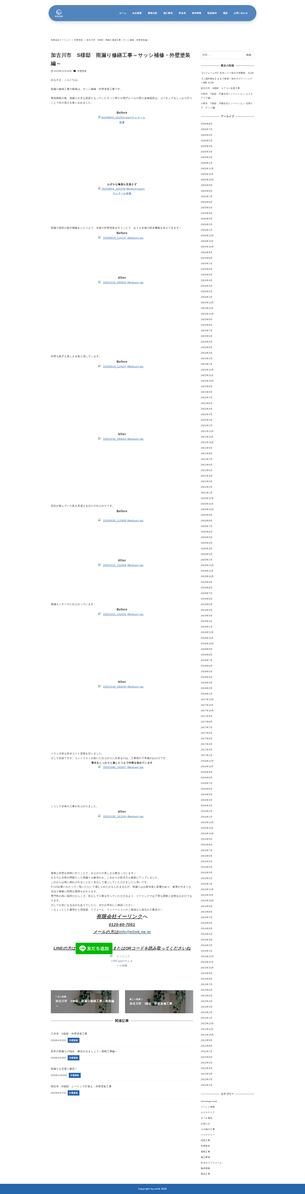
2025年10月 (207, 179)
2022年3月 (207, 414)
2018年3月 (207, 682)
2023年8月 (207, 325)
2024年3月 (207, 286)
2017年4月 (207, 744)
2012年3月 (207, 1074)
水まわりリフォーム (211, 1162)
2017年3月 (207, 749)
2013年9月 (207, 973)
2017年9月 (207, 716)
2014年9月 (207, 906)
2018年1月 (207, 693)
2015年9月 (207, 839)
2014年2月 (207, 945)
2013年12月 (207, 956)
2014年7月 (207, 917)
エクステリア (208, 1112)
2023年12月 (207, 302)
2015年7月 (207, 850)
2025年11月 (207, 174)
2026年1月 (207, 163)
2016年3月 (207, 805)
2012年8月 (207, 1046)
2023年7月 (207, 330)
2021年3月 (207, 481)
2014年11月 (207, 895)
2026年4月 (207, 146)
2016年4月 (207, 800)
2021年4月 (207, 476)
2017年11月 (207, 705)
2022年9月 (207, 386)
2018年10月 (207, 643)
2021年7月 (207, 459)
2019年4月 (207, 610)
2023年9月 (207, 319)
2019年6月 (207, 598)
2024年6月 (207, 269)
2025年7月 (207, 196)
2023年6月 (207, 336)
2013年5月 (207, 995)
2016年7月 (207, 783)
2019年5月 (207, 604)
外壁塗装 (82, 71)
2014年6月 (207, 923)
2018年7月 (207, 660)
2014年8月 (207, 912)
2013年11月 (207, 962)
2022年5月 (207, 403)
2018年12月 (207, 632)
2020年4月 (207, 543)
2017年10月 (207, 710)
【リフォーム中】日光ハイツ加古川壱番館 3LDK (227, 73)
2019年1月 (207, 626)
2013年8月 (207, 979)
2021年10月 (207, 442)
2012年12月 (207, 1023)
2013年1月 (207, 1018)
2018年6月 (207, 665)
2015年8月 (207, 844)
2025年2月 (207, 224)
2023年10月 (207, 314)
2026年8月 (207, 123)
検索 (248, 55)
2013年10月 (207, 967)
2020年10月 (207, 509)
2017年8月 (207, 721)
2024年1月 (207, 297)
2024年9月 (207, 252)
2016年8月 (207, 777)
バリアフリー (208, 1134)
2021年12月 (207, 431)
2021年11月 (207, 436)
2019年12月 (207, 565)
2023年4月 (207, 347)
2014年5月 (207, 928)
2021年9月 (207, 448)
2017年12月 (207, 699)
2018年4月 (207, 677)
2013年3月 (207, 1006)
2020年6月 (207, 531)
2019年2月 (207, 621)
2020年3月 (207, 548)
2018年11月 (207, 638)
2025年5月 (207, 207)
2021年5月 (207, 470)
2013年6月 (207, 990)
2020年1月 (207, 559)
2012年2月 (207, 1079)
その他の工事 (208, 1129)
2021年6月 (207, 464)
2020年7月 (207, 526)
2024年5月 (207, 274)
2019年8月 (207, 587)
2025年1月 (207, 230)
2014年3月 (207, 939)
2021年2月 (207, 487)
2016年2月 (207, 811)
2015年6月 (207, 856)
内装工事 (205, 1140)
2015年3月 (207, 872)
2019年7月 (207, 593)
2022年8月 (207, 392)
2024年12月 (207, 235)
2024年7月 (207, 263)
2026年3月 (207, 151)
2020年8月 (207, 520)
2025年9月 (207, 185)
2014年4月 (207, 934)
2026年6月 (207, 135)
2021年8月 (207, 453)
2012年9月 (207, 1040)
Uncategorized (209, 1101)
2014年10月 (207, 900)
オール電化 (207, 1118)
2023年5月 (207, 342)
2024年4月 (207, 280)
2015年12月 (207, 822)
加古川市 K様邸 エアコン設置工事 (220, 88)
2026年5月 (207, 140)
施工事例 (205, 1157)
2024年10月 (207, 246)
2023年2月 (207, 358)
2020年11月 (207, 504)
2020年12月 (207, 498)
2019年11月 (207, 571)
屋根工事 (205, 1151)
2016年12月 (207, 761)
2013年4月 (207, 1001)
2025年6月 (207, 202)
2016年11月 (207, 766)
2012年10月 (207, 1034)
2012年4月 (207, 1068)
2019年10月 (207, 576)
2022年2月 (207, 420)
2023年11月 (207, 308)
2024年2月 (207, 291)
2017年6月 (207, 733)
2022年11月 (207, 375)
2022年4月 (207, 409)
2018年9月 (207, 649)
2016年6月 (207, 789)
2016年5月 (207, 794)
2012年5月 (207, 1062)
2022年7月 (207, 397)
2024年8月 (207, 258)
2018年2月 (207, 688)
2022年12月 (207, 369)
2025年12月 (207, 168)
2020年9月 (207, 515)
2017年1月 (207, 755)
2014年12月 (207, 889)
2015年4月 (207, 867)
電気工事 (205, 1174)
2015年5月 (207, 861)
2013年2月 (207, 1012)
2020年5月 (207, 537)
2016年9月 (207, 772)
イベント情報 (208, 1107)
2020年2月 (207, 554)
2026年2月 (207, 157)
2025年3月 (207, 218)
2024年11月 (207, 241)
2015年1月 (207, 884)
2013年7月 (207, 984)
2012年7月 (207, 1051)
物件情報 (205, 1168)
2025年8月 (207, 191)
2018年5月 (207, 671)
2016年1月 (207, 817)
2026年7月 (207, 129)
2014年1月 (207, 951)
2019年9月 (207, 582)
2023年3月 (207, 353)
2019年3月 (207, 615)
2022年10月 (207, 381)
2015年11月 (207, 828)
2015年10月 (207, 833)
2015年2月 (207, 878)
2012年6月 (207, 1057)
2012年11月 (207, 1029)
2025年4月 (207, 213)
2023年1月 (207, 364)
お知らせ (205, 1123)
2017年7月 (207, 727)
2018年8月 (207, 654)
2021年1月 (207, 492)
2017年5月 (207, 738)
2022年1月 (207, 425)
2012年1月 (207, 1085)
